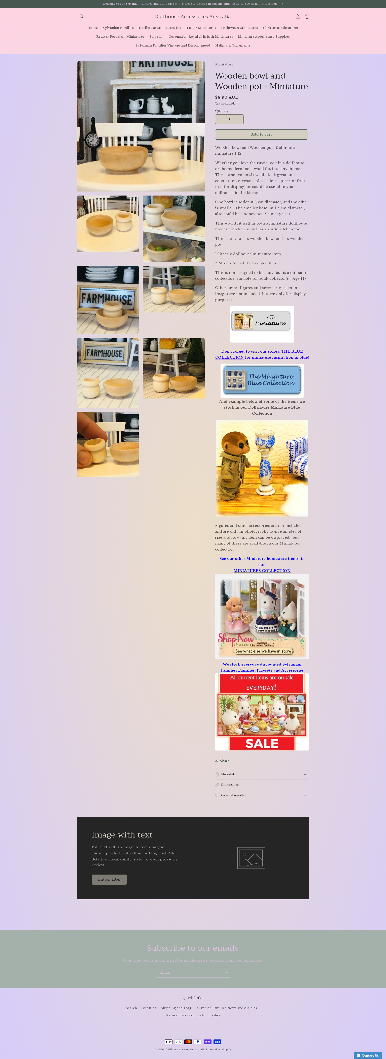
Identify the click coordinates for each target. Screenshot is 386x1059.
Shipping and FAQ (176, 1008)
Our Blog (149, 1008)
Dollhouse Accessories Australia (185, 1049)
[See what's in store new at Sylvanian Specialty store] (262, 658)
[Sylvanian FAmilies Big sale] (262, 750)
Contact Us (369, 1055)
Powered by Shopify (218, 1049)
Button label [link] (109, 879)
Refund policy (209, 1015)
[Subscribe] (226, 973)
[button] (81, 16)
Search (131, 1008)
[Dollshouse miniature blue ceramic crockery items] (262, 381)
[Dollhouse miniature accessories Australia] (262, 342)
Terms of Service (179, 1015)
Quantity (222, 111)
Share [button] (224, 761)
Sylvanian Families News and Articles (226, 1008)
